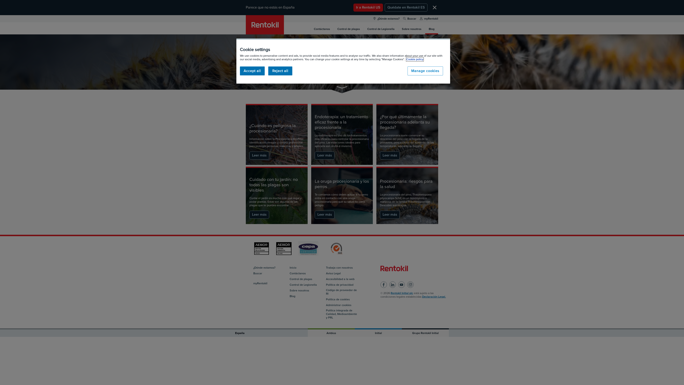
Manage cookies (425, 71)
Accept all (252, 71)
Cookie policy (414, 59)
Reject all (280, 71)
